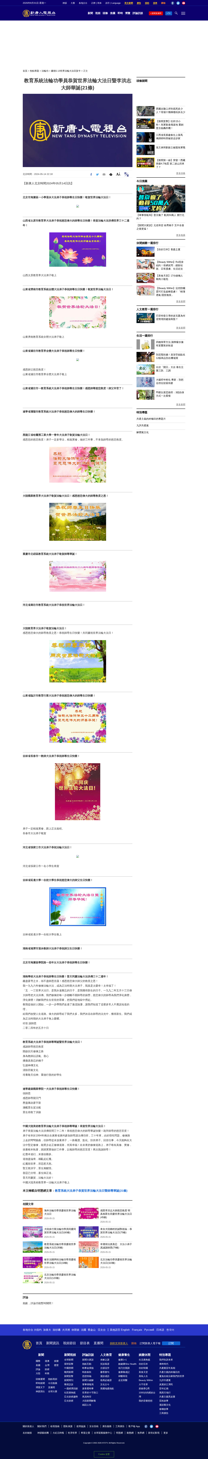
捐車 (155, 3)
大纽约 (38, 1329)
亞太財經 (68, 1400)
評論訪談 (138, 13)
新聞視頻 (70, 1354)
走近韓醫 (122, 1380)
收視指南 (54, 1426)
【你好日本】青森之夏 (168, 249)
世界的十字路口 (90, 1392)
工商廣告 (163, 1413)
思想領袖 (86, 1376)
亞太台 (102, 1329)
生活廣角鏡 (144, 1359)
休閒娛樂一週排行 (147, 243)
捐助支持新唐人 (119, 1343)
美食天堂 (143, 1372)
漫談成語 (104, 1376)
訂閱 (171, 1343)
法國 (83, 1329)
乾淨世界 (72, 1432)
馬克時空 (86, 1396)
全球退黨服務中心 (103, 1432)
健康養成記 (124, 1372)
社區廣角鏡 (70, 1392)
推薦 (112, 13)
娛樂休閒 (144, 1354)
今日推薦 (141, 181)
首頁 (25, 71)
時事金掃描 (88, 1368)
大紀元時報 (58, 1432)
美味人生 (143, 1376)
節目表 (85, 1343)
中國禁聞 (68, 1368)
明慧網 (119, 1432)
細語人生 (86, 1404)
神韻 (65, 3)
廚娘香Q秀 (144, 1388)
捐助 (147, 3)
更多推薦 (180, 235)
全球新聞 (68, 1359)
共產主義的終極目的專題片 (151, 418)
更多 (165, 1432)
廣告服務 (106, 1426)
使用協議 (80, 1426)
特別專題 (141, 412)
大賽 (73, 3)
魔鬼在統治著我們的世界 (171, 1376)
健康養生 (124, 1354)
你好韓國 (143, 1368)
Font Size (118, 174)
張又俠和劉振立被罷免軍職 (170, 147)
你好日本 (143, 1364)
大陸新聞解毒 (89, 1400)
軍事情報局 (88, 1384)
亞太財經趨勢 (71, 1396)
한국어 (170, 1329)
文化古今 (104, 1384)
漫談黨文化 (165, 1404)
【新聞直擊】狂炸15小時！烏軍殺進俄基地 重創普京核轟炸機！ (169, 124)
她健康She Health (127, 1364)
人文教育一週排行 (147, 309)
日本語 (160, 1329)
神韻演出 (40, 1391)
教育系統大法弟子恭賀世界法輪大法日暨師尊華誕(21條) (91, 1190)
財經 (47, 1369)
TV (169, 13)
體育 (56, 1365)
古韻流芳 (104, 1368)
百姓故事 (163, 1400)
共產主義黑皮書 (167, 1396)
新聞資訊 (52, 1343)
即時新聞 (40, 1383)
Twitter (178, 3)
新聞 (90, 13)
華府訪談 (68, 1384)
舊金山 (92, 1329)
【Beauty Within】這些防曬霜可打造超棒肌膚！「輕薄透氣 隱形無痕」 (170, 291)
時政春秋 (86, 1372)
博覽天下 (40, 1387)
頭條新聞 (141, 80)
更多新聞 (180, 301)
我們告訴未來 (166, 1359)
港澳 (47, 1361)
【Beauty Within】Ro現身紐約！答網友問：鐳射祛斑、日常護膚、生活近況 (169, 265)
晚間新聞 (68, 1372)
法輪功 (45, 71)
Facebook (172, 3)
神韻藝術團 (43, 1432)
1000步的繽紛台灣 (147, 1394)
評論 (38, 1369)
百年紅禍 (163, 1388)
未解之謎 (104, 1359)
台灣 (47, 1365)
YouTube (183, 3)
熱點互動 (86, 1364)
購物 (163, 3)
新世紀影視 (154, 1432)
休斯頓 (75, 1329)
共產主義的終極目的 (169, 1372)
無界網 (140, 1432)
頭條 (105, 13)
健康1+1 (122, 1359)
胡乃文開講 (124, 1368)
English (125, 1329)
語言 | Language (113, 3)
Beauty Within (146, 1380)
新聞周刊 (68, 1380)
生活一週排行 (144, 335)
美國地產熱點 (107, 1388)
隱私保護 (67, 1426)
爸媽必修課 (106, 1380)
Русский (149, 1329)
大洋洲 (66, 1329)
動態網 (130, 1432)
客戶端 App (134, 1426)
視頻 (97, 13)
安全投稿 (93, 1426)
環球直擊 (68, 1364)
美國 (38, 1365)
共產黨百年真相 (167, 1368)
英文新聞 (128, 3)
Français (137, 1329)
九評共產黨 (142, 425)
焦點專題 (34, 71)
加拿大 (47, 1329)
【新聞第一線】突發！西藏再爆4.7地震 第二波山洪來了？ (170, 163)
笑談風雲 (104, 1364)
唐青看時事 (88, 1388)
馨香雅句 (104, 1372)
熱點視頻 (52, 1379)
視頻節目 (69, 1343)
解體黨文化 (142, 432)
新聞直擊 (68, 1376)
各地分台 (83, 3)
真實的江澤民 (166, 1384)
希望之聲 (85, 1432)
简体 (99, 3)
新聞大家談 (88, 1359)
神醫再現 (122, 1376)
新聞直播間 (156, 13)
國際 (38, 1361)
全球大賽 (52, 1391)
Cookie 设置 (104, 1454)
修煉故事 (163, 1409)
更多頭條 (180, 173)
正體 (93, 3)
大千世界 (143, 1384)
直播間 (98, 1343)
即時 (120, 13)
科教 (47, 1373)
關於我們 (41, 1426)
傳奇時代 (163, 1364)
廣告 (139, 3)
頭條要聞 (40, 1379)
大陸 (38, 1373)
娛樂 (56, 1361)
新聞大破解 (88, 1380)
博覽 (127, 13)
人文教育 (106, 1354)
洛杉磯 (56, 1329)
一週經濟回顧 (71, 1388)
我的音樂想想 (145, 1400)
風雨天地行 (165, 1392)
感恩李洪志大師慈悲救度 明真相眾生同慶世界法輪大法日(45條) (116, 1214)
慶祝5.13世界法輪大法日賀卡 (66, 71)
